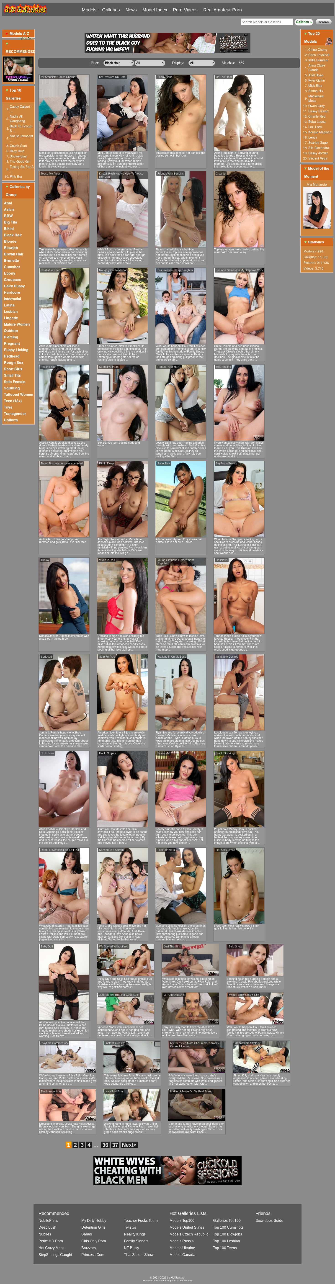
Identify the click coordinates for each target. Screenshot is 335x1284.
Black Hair (13, 234)
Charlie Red (316, 116)
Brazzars (88, 1248)
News (131, 9)
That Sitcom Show (139, 1255)
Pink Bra (16, 176)
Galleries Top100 (227, 1220)
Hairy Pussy (14, 285)
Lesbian (11, 311)
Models (89, 9)
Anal (8, 203)
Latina (9, 305)
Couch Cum (18, 145)
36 (105, 1145)
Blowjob (11, 247)
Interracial (12, 298)
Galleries (111, 9)
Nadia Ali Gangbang (17, 118)
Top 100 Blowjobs (227, 1234)
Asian (9, 209)
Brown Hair (13, 254)
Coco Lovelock (319, 54)
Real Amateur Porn (222, 9)
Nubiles (45, 1234)
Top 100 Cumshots (228, 1227)
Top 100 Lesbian (226, 1241)
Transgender (15, 413)
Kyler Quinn (316, 80)
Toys (8, 407)
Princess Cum (92, 1255)
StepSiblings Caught (55, 1255)
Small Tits (12, 375)
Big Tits (10, 222)
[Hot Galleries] (25, 14)
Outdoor (11, 330)
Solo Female (14, 381)
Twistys (130, 1227)
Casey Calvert (318, 111)
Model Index (154, 9)
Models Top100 (182, 1220)
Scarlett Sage (318, 142)
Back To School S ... (21, 128)
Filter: (95, 62)
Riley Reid (17, 151)
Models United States (187, 1227)
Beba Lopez (317, 121)
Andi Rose (315, 75)
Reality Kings (135, 1234)
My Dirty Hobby (93, 1220)
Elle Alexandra (318, 147)
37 (115, 1145)
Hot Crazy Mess (51, 1248)
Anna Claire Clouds (316, 67)
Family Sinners (136, 1241)
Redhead (12, 356)
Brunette (11, 260)
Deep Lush (47, 1227)
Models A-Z (19, 33)
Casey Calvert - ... (21, 108)
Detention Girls (93, 1227)
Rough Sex (13, 362)
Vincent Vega (317, 158)
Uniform (11, 419)
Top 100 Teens (225, 1248)
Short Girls (13, 368)
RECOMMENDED (20, 51)
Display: (178, 62)
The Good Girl (20, 161)
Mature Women (17, 324)
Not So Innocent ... (21, 138)
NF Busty (131, 1248)
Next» (129, 1145)
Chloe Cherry (317, 49)
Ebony (9, 273)
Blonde (10, 241)
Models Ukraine (182, 1248)
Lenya (312, 137)
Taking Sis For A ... (22, 168)
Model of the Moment (316, 172)
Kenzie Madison (319, 132)
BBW (8, 215)
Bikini (9, 228)
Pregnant (12, 343)
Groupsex (12, 279)
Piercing (11, 337)
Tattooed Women (18, 394)
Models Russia (182, 1241)
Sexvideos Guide (269, 1220)
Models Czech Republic (189, 1234)
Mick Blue (315, 85)
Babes (86, 1234)
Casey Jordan (318, 153)
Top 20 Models (312, 37)
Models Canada (182, 1255)
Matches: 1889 (233, 62)
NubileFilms (48, 1220)
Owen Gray (316, 105)
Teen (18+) (13, 400)
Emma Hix (315, 90)
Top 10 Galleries (13, 94)
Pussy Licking (16, 349)
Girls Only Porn (93, 1241)
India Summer (318, 60)
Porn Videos (185, 9)
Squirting (12, 388)
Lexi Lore (315, 126)
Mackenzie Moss (316, 98)
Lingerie (11, 317)
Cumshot (12, 266)
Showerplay (18, 156)
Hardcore (12, 292)
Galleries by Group (18, 190)
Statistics (316, 241)
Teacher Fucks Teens (141, 1220)
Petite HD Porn (51, 1241)
